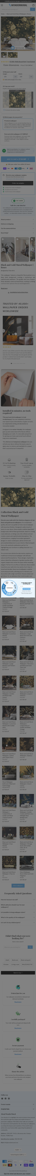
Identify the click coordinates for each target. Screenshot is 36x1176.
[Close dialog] (34, 579)
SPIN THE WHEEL (26, 589)
